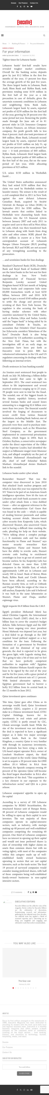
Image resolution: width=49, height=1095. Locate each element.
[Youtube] (31, 7)
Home (5, 43)
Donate (13, 3)
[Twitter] (20, 7)
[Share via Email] (36, 892)
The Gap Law (24, 981)
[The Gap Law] (24, 962)
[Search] (44, 35)
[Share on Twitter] (31, 892)
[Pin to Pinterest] (33, 892)
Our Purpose (23, 3)
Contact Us (34, 3)
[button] (5, 968)
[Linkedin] (28, 7)
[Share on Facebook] (28, 892)
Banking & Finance (18, 43)
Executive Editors (14, 55)
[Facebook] (17, 7)
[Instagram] (24, 7)
